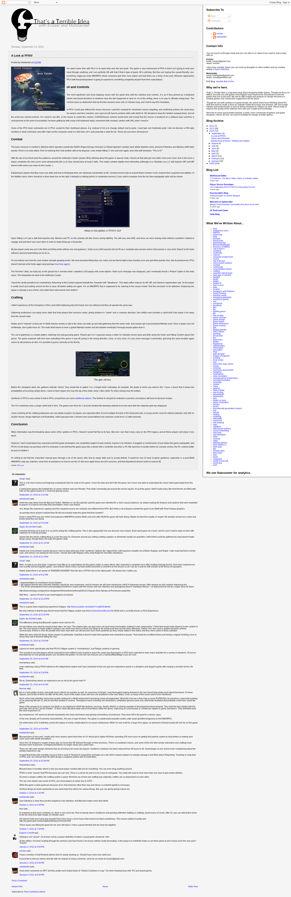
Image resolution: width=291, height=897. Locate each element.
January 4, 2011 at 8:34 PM (31, 875)
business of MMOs (221, 247)
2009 (212, 163)
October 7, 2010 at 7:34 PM (31, 829)
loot (214, 362)
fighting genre (219, 311)
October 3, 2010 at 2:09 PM (31, 805)
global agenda (219, 330)
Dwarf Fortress (219, 293)
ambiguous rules (220, 231)
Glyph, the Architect (28, 527)
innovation (218, 350)
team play (217, 447)
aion (215, 229)
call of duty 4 (218, 249)
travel (215, 457)
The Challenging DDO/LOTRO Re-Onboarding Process (232, 187)
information (218, 348)
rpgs (215, 425)
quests (216, 412)
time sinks (217, 453)
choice (216, 259)
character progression (223, 257)
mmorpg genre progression (225, 378)
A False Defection (221, 69)
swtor (215, 441)
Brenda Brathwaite (221, 245)
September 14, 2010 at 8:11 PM (33, 575)
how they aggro (62, 264)
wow (215, 465)
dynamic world (219, 295)
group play (218, 336)
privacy (216, 404)
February (216, 159)
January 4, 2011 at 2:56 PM (31, 847)
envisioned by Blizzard (100, 611)
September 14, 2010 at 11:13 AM (34, 543)
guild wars (217, 340)
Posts (213, 16)
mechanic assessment (223, 370)
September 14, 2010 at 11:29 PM (34, 599)
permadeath (218, 394)
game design (219, 320)
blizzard (216, 239)
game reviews (219, 326)
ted (214, 449)
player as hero (219, 400)
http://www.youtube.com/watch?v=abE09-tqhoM (88, 607)
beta (215, 237)
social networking (221, 431)
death (215, 279)
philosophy (218, 396)
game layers (218, 322)
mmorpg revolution (221, 380)
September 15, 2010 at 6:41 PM (33, 685)
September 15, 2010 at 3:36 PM (33, 673)
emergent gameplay (222, 297)
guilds (216, 342)
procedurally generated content (227, 408)
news (215, 386)
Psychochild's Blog (219, 193)
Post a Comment (19, 881)
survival (216, 439)
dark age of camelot (222, 275)
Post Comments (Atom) (34, 892)
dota (215, 287)
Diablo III (217, 283)
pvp (214, 410)
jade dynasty (219, 354)
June (214, 148)
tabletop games (220, 443)
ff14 (18, 465)
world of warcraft (220, 461)
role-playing (218, 423)
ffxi (214, 309)
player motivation (221, 402)
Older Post (193, 887)
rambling (217, 417)
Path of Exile (218, 390)
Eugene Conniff (26, 833)
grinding (217, 334)
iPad (215, 352)
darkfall (216, 277)
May (214, 151)
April (214, 154)
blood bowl (218, 241)
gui (22, 465)
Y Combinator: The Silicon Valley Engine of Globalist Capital (234, 178)
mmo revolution (220, 376)
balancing (217, 235)
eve (214, 301)
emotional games (221, 299)
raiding (216, 414)
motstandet (24, 499)
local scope (218, 360)
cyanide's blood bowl (222, 273)
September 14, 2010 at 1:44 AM (33, 495)
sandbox (217, 427)
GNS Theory (218, 332)
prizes (216, 406)
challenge (217, 253)
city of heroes (219, 261)
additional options (83, 398)
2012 (212, 126)
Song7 (22, 479)
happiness (218, 344)
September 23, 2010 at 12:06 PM (34, 761)
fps (214, 313)
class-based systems (222, 263)
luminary (217, 368)
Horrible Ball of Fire (225, 81)
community (218, 267)
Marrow (22, 689)
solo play (217, 433)
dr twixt (216, 289)
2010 (212, 131)
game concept (219, 318)
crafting (216, 271)
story (215, 437)
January (215, 161)
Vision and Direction (220, 138)
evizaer (22, 851)
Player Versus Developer (222, 185)
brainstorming (219, 243)
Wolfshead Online (218, 176)
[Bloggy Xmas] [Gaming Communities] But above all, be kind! (234, 204)
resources (217, 421)
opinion (216, 388)
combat (216, 265)
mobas (216, 384)
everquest (217, 303)
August (215, 143)
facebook (217, 305)
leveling (216, 358)
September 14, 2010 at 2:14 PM (33, 557)
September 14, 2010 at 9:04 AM (33, 523)
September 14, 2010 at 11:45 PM (34, 615)
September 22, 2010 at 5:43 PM (33, 729)
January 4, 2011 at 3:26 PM (31, 863)
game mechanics (221, 324)
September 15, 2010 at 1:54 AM (33, 641)
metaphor (217, 372)
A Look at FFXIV (22, 55)
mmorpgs (217, 382)
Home (105, 887)
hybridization (219, 346)
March (215, 156)
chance (216, 255)
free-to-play (218, 315)
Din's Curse (218, 285)
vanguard (217, 459)
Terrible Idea (218, 451)
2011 (212, 128)
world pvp (217, 463)
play (215, 398)
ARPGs (216, 233)
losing (216, 366)
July (214, 146)
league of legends (221, 356)
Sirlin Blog (215, 214)
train (215, 455)
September (217, 133)
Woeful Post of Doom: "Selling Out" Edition (230, 141)
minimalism (218, 374)
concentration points (222, 269)
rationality (217, 419)
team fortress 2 (220, 445)
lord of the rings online (223, 364)
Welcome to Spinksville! (221, 202)
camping (217, 251)
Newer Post (17, 887)
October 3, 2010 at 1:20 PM (31, 793)
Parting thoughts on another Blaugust (225, 196)
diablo (216, 281)
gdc (214, 328)
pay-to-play (218, 392)
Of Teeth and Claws (219, 210)
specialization (219, 435)
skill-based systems (222, 429)
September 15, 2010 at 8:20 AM (33, 659)
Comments (215, 21)
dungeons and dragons (223, 291)
